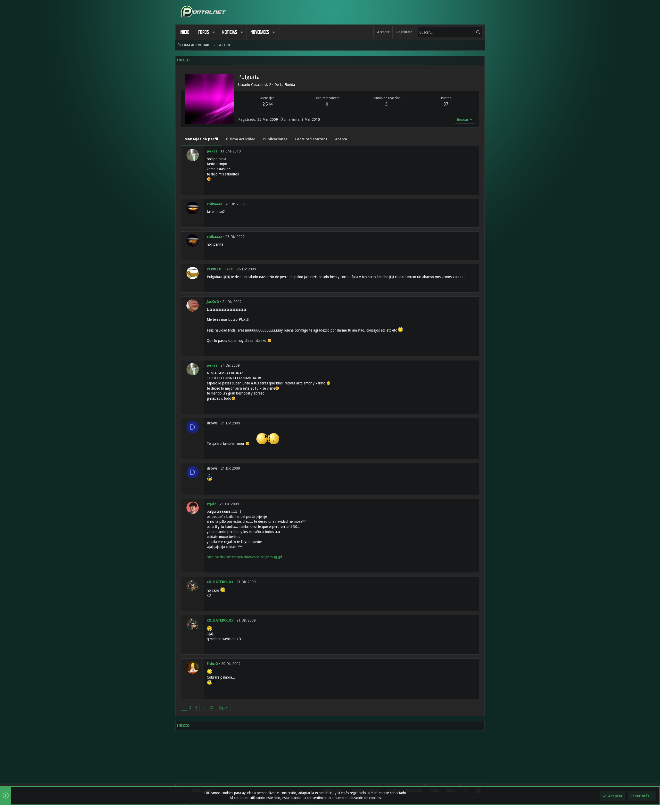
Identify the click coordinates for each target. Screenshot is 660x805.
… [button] (203, 707)
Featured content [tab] (311, 139)
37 (446, 104)
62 (211, 707)
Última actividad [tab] (240, 139)
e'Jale (212, 504)
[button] (213, 32)
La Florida (287, 85)
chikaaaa (214, 204)
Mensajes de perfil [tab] (201, 139)
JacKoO (213, 302)
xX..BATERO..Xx (220, 582)
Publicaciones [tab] (275, 139)
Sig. (222, 708)
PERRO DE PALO (220, 269)
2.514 (267, 104)
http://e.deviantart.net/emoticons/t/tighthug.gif (244, 557)
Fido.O (212, 664)
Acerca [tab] (341, 139)
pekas (212, 151)
